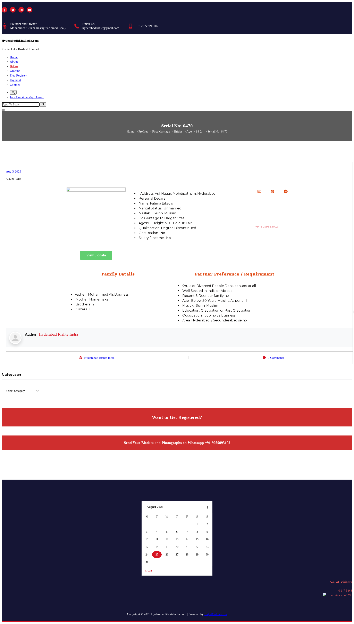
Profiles (143, 131)
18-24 (199, 131)
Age (189, 131)
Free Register (18, 75)
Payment (15, 80)
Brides (14, 66)
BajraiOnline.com (215, 614)
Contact (15, 84)
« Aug (148, 570)
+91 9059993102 (266, 226)
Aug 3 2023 (13, 171)
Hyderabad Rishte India (58, 334)
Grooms (15, 70)
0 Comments (276, 357)
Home (14, 57)
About (14, 61)
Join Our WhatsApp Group (27, 97)
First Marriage (161, 131)
